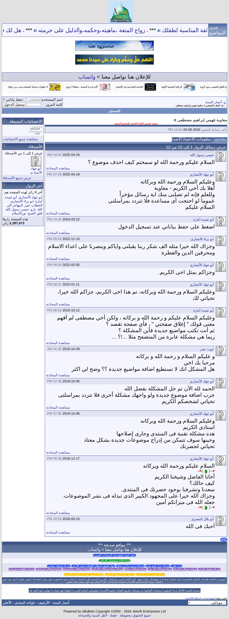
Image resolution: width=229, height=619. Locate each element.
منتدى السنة (193, 590)
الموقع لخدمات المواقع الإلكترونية (200, 598)
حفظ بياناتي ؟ (13, 99)
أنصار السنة (213, 102)
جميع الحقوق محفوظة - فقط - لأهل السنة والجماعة (114, 615)
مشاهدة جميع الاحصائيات (20, 139)
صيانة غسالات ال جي (160, 569)
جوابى (47, 590)
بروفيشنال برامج (151, 579)
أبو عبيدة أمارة (203, 219)
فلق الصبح (35, 213)
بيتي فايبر (176, 566)
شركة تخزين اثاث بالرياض (150, 574)
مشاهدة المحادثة (58, 168)
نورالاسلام (19, 213)
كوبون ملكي (25, 579)
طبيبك (159, 582)
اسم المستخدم (52, 99)
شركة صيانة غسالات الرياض (107, 569)
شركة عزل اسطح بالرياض (120, 574)
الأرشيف (44, 602)
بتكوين (69, 582)
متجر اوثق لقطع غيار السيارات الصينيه (114, 555)
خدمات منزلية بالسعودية (64, 579)
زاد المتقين (169, 590)
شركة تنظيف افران (209, 569)
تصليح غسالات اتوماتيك (49, 569)
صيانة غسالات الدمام (185, 569)
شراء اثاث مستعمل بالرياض (114, 560)
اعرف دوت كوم (10, 579)
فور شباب (58, 590)
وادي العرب (80, 590)
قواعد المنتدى (25, 602)
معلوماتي (94, 590)
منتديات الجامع (153, 590)
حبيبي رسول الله (202, 155)
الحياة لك (36, 579)
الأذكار (180, 590)
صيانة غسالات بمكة (135, 569)
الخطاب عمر (33, 205)
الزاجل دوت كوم (93, 582)
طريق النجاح (124, 590)
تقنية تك (165, 579)
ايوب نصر (207, 349)
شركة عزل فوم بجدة (157, 566)
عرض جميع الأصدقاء (17, 178)
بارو (33, 209)
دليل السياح (175, 579)
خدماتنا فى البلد (110, 582)
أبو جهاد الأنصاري (202, 174)
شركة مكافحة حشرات (22, 569)
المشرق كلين (92, 579)
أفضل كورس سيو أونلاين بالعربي (115, 579)
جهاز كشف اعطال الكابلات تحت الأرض (93, 566)
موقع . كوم (137, 579)
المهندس (222, 579)
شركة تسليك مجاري (59, 566)
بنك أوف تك (35, 590)
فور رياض (47, 579)
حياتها (69, 590)
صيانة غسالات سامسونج (77, 569)
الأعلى (7, 602)
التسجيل (114, 111)
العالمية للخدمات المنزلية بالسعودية (199, 579)
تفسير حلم (79, 582)
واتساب (86, 77)
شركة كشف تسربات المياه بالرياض (84, 574)
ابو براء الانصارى (202, 239)
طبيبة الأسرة (108, 590)
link (223, 539)
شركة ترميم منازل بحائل (130, 566)
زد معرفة (138, 590)
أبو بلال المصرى (202, 519)
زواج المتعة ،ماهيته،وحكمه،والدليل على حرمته (107, 30)
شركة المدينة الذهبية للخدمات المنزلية (136, 582)
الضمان (80, 579)
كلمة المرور (54, 104)
